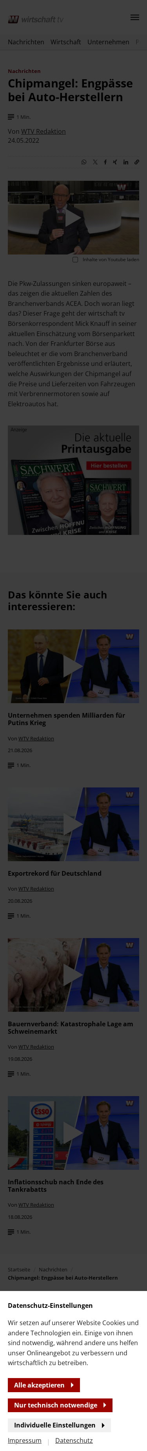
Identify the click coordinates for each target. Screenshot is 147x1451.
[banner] (73, 725)
